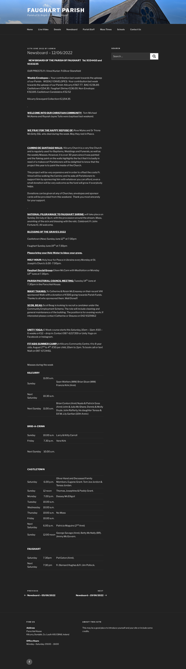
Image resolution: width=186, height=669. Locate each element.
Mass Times (106, 29)
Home (30, 29)
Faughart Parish (56, 10)
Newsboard (71, 29)
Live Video (43, 29)
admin (52, 49)
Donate (57, 29)
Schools (121, 29)
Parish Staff (89, 29)
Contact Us (135, 29)
